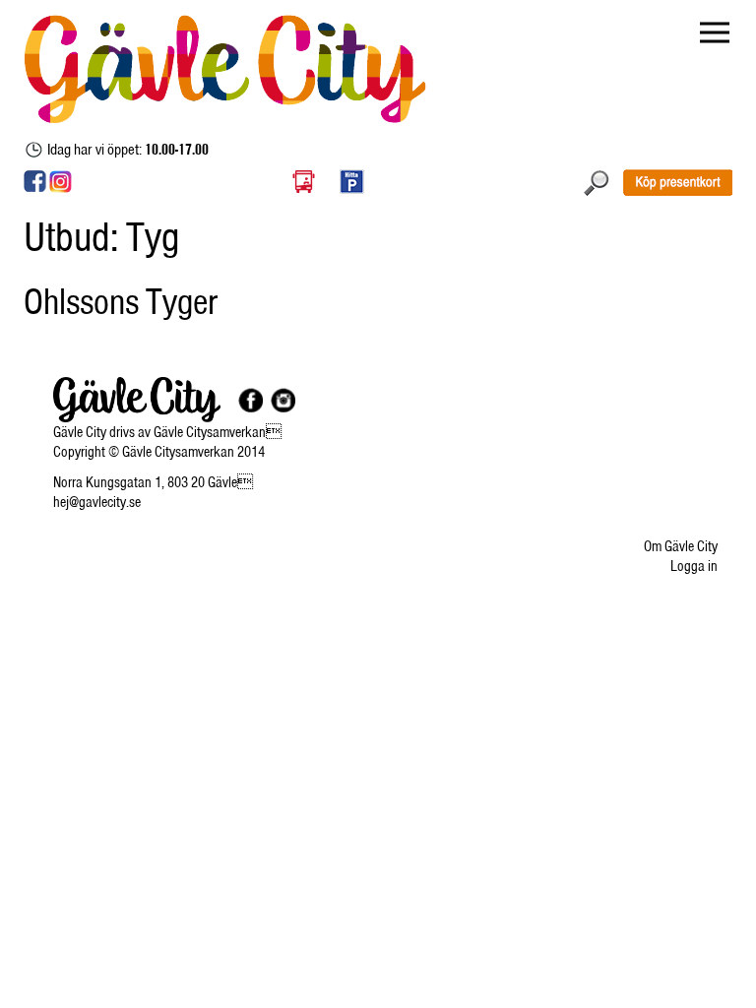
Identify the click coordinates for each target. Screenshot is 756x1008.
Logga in (694, 566)
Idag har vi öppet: (128, 149)
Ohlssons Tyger (121, 301)
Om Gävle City (681, 546)
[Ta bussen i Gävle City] (303, 180)
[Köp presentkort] (677, 181)
